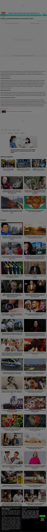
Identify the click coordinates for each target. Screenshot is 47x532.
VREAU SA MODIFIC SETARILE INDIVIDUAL (42, 519)
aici (7, 524)
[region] (23, 519)
